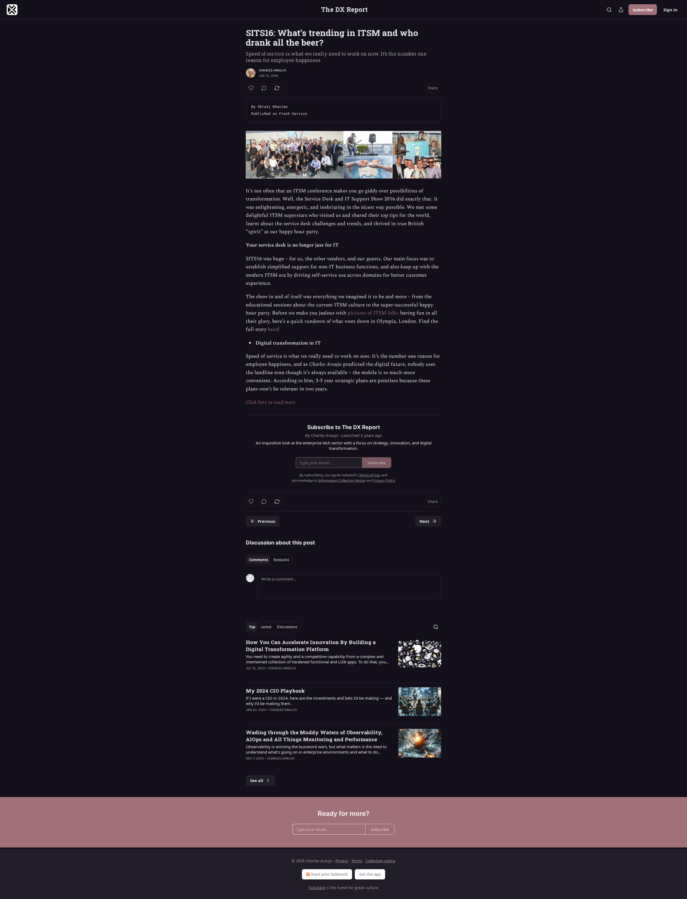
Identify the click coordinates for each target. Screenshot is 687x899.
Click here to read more (270, 402)
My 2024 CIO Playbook (275, 690)
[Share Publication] (621, 9)
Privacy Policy (384, 480)
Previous (266, 521)
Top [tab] (252, 626)
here (273, 329)
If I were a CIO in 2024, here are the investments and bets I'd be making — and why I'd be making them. (319, 700)
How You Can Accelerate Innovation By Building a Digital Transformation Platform (311, 645)
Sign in (670, 9)
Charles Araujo (272, 70)
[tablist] (269, 559)
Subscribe (643, 9)
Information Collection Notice (342, 480)
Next (424, 521)
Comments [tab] (258, 559)
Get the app (370, 874)
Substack (317, 887)
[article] (343, 659)
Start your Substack (329, 874)
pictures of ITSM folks (373, 313)
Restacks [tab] (281, 559)
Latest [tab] (266, 626)
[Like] (251, 88)
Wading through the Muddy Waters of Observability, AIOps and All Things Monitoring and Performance (314, 736)
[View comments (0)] (264, 88)
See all (256, 780)
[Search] (609, 9)
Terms (356, 860)
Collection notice (380, 860)
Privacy (341, 860)
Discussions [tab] (287, 626)
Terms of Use (369, 475)
